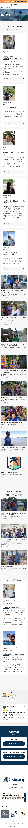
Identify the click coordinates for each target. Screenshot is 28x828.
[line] (16, 785)
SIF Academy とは (21, 821)
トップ (4, 821)
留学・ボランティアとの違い (10, 823)
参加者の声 (15, 821)
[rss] (18, 785)
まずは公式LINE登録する (20, 1)
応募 (22, 823)
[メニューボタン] (2, 5)
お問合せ (18, 823)
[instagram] (14, 785)
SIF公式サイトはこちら (14, 788)
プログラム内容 (9, 821)
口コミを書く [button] (12, 700)
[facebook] (10, 785)
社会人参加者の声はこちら (14, 29)
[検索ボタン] (26, 5)
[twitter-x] (12, 785)
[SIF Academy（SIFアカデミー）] (14, 5)
